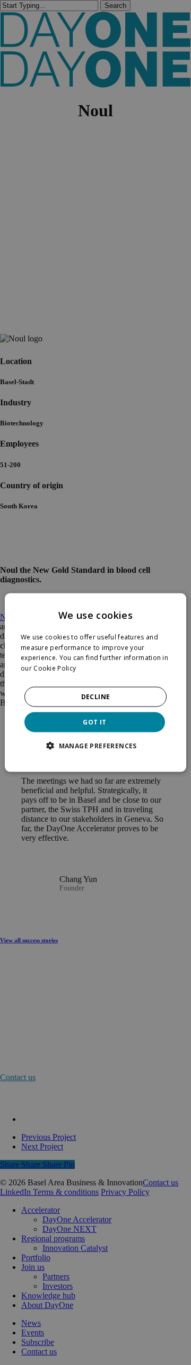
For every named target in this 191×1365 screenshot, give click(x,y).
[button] (95, 745)
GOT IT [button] (94, 722)
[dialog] (95, 682)
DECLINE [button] (95, 696)
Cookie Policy (54, 668)
